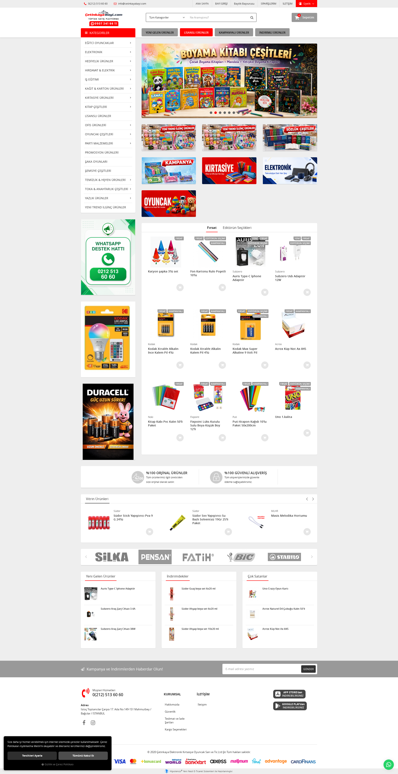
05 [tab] (229, 112)
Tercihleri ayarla (32, 755)
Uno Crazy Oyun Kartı (275, 588)
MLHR (274, 511)
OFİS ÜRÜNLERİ (95, 125)
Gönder (308, 669)
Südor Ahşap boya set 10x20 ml (200, 629)
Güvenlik (170, 711)
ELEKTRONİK (93, 52)
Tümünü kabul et (83, 755)
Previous (146, 81)
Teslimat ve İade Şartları (174, 720)
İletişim (202, 704)
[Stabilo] (242, 557)
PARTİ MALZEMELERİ (99, 143)
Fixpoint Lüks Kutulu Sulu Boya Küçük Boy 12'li (205, 425)
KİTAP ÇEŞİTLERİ (96, 107)
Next (313, 81)
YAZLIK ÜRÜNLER (96, 198)
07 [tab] (238, 112)
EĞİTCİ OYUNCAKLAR (99, 43)
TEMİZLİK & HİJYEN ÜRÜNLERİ (105, 180)
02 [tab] (215, 112)
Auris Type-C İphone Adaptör (247, 278)
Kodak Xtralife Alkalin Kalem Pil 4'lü (205, 350)
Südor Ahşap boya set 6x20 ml (199, 608)
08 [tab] (243, 112)
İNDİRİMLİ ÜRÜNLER (272, 32)
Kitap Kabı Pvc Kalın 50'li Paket (165, 423)
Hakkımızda (172, 704)
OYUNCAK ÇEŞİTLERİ (99, 134)
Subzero (237, 271)
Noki (150, 417)
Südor (117, 511)
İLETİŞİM (287, 3)
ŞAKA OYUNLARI (96, 162)
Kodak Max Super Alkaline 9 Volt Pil (245, 350)
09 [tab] (247, 112)
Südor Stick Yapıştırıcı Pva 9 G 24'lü (133, 517)
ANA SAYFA (202, 3)
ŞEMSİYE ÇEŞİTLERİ (98, 171)
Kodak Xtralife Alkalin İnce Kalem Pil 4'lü (163, 350)
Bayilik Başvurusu (244, 3)
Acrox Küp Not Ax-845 (290, 349)
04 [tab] (224, 112)
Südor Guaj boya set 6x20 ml (198, 588)
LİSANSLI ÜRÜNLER (98, 116)
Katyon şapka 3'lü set (163, 271)
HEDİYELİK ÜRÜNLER (99, 61)
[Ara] (252, 17)
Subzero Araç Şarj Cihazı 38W (118, 629)
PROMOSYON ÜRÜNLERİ (102, 152)
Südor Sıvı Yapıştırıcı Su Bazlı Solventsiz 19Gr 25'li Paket (210, 519)
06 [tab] (234, 112)
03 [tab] (220, 112)
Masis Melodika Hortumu (289, 516)
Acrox (278, 344)
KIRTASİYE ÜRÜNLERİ (99, 98)
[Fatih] (155, 557)
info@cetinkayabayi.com (132, 3)
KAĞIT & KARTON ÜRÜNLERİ (104, 88)
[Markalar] (199, 557)
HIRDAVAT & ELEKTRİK (100, 70)
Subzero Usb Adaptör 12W (290, 278)
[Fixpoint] (285, 557)
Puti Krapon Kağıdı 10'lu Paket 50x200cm (250, 423)
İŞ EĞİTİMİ (92, 79)
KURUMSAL (172, 694)
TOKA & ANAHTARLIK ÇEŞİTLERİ (106, 189)
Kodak (151, 344)
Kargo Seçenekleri (176, 729)
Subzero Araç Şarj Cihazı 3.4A (118, 608)
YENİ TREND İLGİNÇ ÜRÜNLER (105, 207)
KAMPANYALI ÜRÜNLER (234, 32)
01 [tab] (211, 112)
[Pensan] (112, 557)
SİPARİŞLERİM (268, 3)
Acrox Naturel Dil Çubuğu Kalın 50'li (283, 608)
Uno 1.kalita (283, 417)
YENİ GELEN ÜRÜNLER (160, 32)
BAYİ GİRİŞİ (221, 3)
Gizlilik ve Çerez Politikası (59, 764)
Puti (235, 417)
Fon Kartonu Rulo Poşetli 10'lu (208, 273)
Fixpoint (194, 417)
